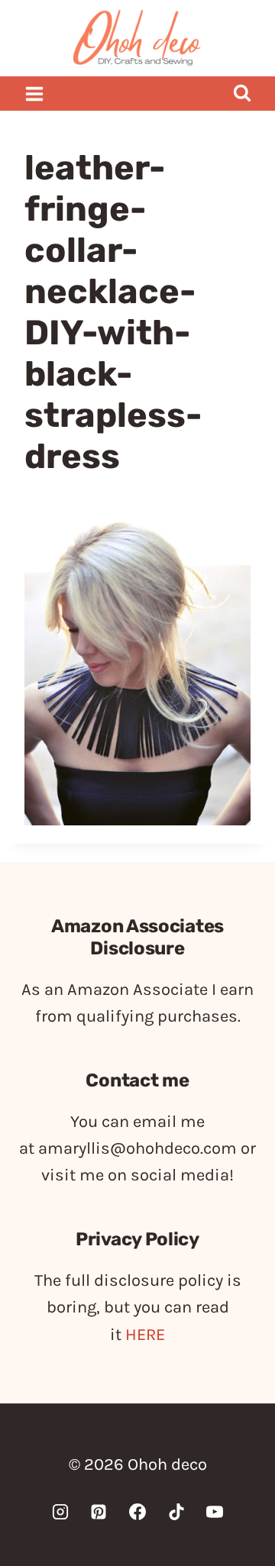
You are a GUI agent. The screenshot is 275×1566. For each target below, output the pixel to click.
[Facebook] (137, 1512)
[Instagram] (60, 1512)
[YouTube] (214, 1512)
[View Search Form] (242, 93)
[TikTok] (176, 1512)
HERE (145, 1335)
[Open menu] (34, 93)
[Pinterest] (98, 1512)
